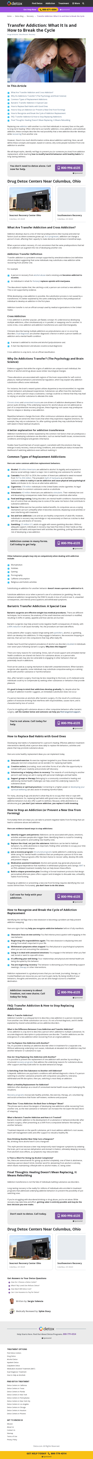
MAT (81, 865)
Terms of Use (12, 1436)
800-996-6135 (70, 168)
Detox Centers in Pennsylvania (18, 1398)
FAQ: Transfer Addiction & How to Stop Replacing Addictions (36, 116)
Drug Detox (11, 1356)
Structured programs (43, 852)
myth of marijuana (52, 478)
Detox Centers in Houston (16, 1410)
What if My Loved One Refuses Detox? (25, 1285)
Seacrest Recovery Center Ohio (25, 215)
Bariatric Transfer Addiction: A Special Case (29, 103)
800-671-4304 (49, 9)
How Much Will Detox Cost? (21, 1289)
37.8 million (26, 486)
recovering (16, 134)
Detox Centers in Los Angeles (18, 1404)
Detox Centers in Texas (15, 1388)
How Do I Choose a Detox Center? (24, 1282)
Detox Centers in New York (17, 1395)
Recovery (30, 16)
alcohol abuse (39, 275)
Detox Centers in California (17, 1385)
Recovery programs (15, 1095)
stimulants (57, 492)
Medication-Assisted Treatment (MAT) (21, 1369)
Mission (10, 1424)
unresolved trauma (32, 402)
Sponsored (66, 9)
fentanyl (36, 281)
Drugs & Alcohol (12, 34)
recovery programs (25, 1062)
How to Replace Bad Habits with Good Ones (29, 106)
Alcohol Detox (12, 1359)
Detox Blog (19, 16)
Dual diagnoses (22, 333)
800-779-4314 (69, 1334)
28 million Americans (27, 469)
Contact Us (11, 1430)
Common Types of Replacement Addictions (29, 99)
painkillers (58, 632)
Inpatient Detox (12, 1362)
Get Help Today (46, 1453)
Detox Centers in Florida (16, 1392)
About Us (10, 1427)
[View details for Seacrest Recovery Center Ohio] (30, 199)
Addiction (50, 3)
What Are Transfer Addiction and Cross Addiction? (32, 92)
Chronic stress (13, 402)
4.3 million (26, 492)
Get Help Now (29, 9)
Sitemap (10, 1433)
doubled (70, 644)
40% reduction (15, 626)
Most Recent (23, 34)
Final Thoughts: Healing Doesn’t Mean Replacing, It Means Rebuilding (40, 120)
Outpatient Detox (13, 1366)
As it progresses (52, 236)
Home (9, 16)
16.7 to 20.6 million (23, 478)
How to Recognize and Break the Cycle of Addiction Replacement (38, 113)
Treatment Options (17, 1349)
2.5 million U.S (27, 524)
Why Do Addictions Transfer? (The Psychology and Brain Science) (38, 96)
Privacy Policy (12, 1439)
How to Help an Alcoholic (16, 1375)
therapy (23, 967)
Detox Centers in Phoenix (16, 1414)
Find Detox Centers (14, 1353)
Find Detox (37, 3)
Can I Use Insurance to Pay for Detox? (25, 1292)
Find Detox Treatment (18, 1381)
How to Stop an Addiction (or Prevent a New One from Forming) (38, 109)
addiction (24, 126)
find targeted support (70, 712)
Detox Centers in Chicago (16, 1407)
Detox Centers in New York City (18, 1401)
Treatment (63, 3)
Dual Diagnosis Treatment (16, 1372)
